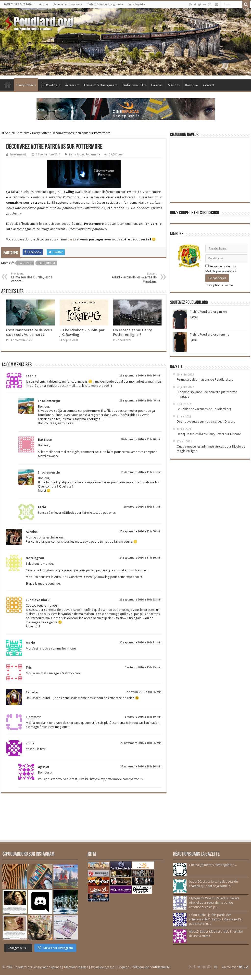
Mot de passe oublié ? (220, 271)
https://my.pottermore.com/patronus (116, 779)
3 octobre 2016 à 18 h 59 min (143, 716)
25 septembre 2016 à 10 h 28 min (140, 599)
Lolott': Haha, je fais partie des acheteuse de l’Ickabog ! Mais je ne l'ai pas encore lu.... (215, 919)
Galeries (157, 85)
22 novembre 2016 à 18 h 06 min (141, 743)
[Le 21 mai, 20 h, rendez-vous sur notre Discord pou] (40, 927)
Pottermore (93, 154)
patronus (25, 263)
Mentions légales (76, 967)
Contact (208, 85)
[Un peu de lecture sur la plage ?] (40, 876)
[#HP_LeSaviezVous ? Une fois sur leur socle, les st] (65, 902)
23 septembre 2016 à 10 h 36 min (140, 375)
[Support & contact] (216, 5)
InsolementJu (18, 154)
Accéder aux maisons (67, 4)
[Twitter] (200, 5)
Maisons (174, 85)
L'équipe (123, 967)
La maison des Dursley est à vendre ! (31, 277)
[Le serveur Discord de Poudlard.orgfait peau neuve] (40, 902)
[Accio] (246, 4)
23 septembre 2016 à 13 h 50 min (140, 531)
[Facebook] (195, 5)
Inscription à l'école (219, 285)
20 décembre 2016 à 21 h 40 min (141, 439)
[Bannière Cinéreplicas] (126, 109)
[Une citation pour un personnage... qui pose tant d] (14, 902)
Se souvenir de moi (222, 266)
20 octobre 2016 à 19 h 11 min (143, 506)
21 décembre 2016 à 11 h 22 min (141, 472)
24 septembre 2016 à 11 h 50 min (140, 557)
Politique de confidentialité (151, 967)
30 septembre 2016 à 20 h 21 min (140, 642)
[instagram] (210, 5)
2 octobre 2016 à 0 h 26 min (144, 692)
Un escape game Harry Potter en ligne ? (132, 332)
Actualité (23, 133)
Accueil (44, 4)
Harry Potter (24, 85)
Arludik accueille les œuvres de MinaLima (134, 277)
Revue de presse (102, 967)
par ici (71, 239)
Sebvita (32, 692)
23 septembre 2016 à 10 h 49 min (140, 400)
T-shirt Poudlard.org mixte (105, 4)
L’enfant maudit (132, 85)
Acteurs (70, 85)
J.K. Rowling (49, 85)
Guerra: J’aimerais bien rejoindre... (213, 865)
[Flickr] (205, 5)
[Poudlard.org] (40, 22)
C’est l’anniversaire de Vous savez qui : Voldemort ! (29, 332)
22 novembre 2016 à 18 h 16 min (141, 766)
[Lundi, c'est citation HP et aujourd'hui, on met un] (14, 927)
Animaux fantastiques (99, 85)
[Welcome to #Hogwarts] (14, 876)
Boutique (191, 85)
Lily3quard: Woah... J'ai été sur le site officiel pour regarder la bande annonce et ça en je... (214, 902)
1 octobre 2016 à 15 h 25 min (143, 667)
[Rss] (191, 5)
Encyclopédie (136, 4)
